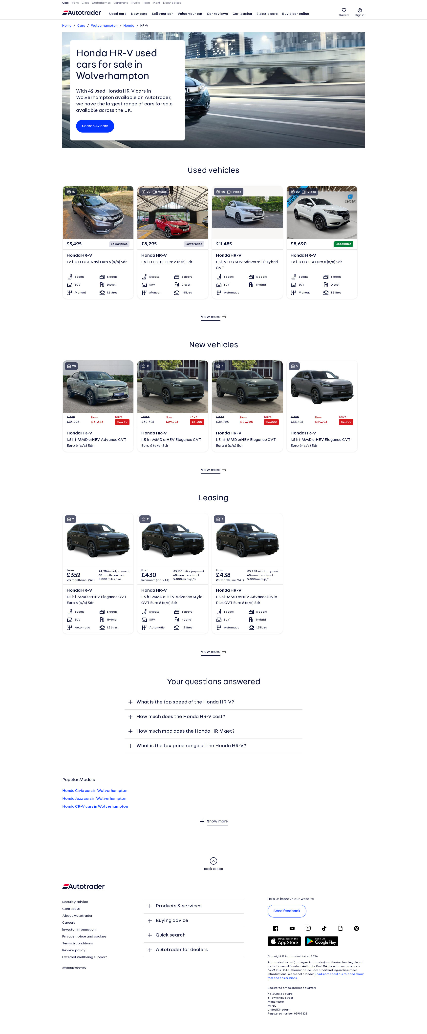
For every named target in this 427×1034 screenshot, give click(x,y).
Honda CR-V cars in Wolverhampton (95, 807)
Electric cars (267, 14)
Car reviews (217, 14)
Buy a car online (295, 14)
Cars (81, 26)
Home (66, 26)
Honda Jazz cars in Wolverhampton (94, 799)
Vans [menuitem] (75, 2)
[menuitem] (117, 14)
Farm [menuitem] (146, 2)
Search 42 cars (95, 126)
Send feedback (287, 911)
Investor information (79, 930)
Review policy (73, 950)
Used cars (118, 14)
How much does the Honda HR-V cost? (180, 716)
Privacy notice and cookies (84, 936)
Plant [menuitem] (156, 2)
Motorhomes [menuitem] (101, 2)
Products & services (179, 906)
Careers (68, 923)
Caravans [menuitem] (121, 2)
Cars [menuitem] (65, 2)
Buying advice (172, 920)
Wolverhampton (104, 26)
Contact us (71, 909)
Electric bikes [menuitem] (172, 2)
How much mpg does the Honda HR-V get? (185, 731)
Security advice (75, 902)
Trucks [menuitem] (135, 2)
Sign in (359, 15)
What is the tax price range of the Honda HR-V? (191, 745)
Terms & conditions (77, 943)
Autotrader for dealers (182, 949)
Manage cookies (74, 967)
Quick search (171, 935)
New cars (139, 14)
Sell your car (162, 14)
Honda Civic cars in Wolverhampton (94, 791)
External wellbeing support (84, 957)
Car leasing (242, 14)
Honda (129, 26)
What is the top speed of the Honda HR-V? (185, 702)
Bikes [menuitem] (85, 2)
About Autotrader (77, 916)
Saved (344, 15)
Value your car (189, 14)
